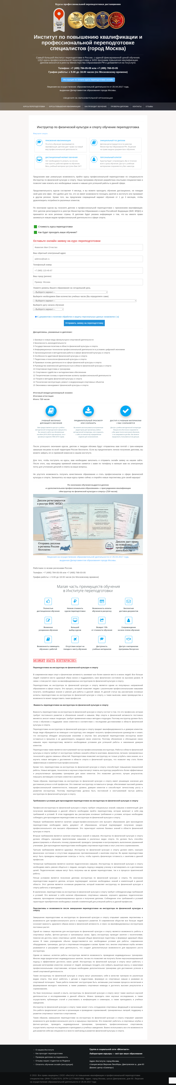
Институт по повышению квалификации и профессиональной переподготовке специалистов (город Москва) (88, 42)
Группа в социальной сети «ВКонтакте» (109, 1049)
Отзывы (149, 106)
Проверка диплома (120, 106)
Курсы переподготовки (34, 106)
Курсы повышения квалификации (64, 106)
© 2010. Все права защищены (44, 1075)
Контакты (137, 106)
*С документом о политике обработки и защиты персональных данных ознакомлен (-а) (77, 317)
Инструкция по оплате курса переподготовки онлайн (88, 80)
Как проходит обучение (96, 106)
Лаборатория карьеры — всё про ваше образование (116, 1053)
